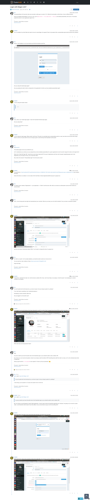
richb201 (15, 30)
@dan (18, 374)
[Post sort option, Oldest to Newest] (72, 9)
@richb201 (17, 147)
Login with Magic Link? (24, 376)
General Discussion (15, 9)
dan (14, 12)
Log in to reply (76, 9)
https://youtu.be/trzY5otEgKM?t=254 (38, 261)
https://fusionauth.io (17, 22)
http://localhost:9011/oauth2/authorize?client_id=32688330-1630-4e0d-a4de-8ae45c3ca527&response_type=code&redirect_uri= (47, 172)
